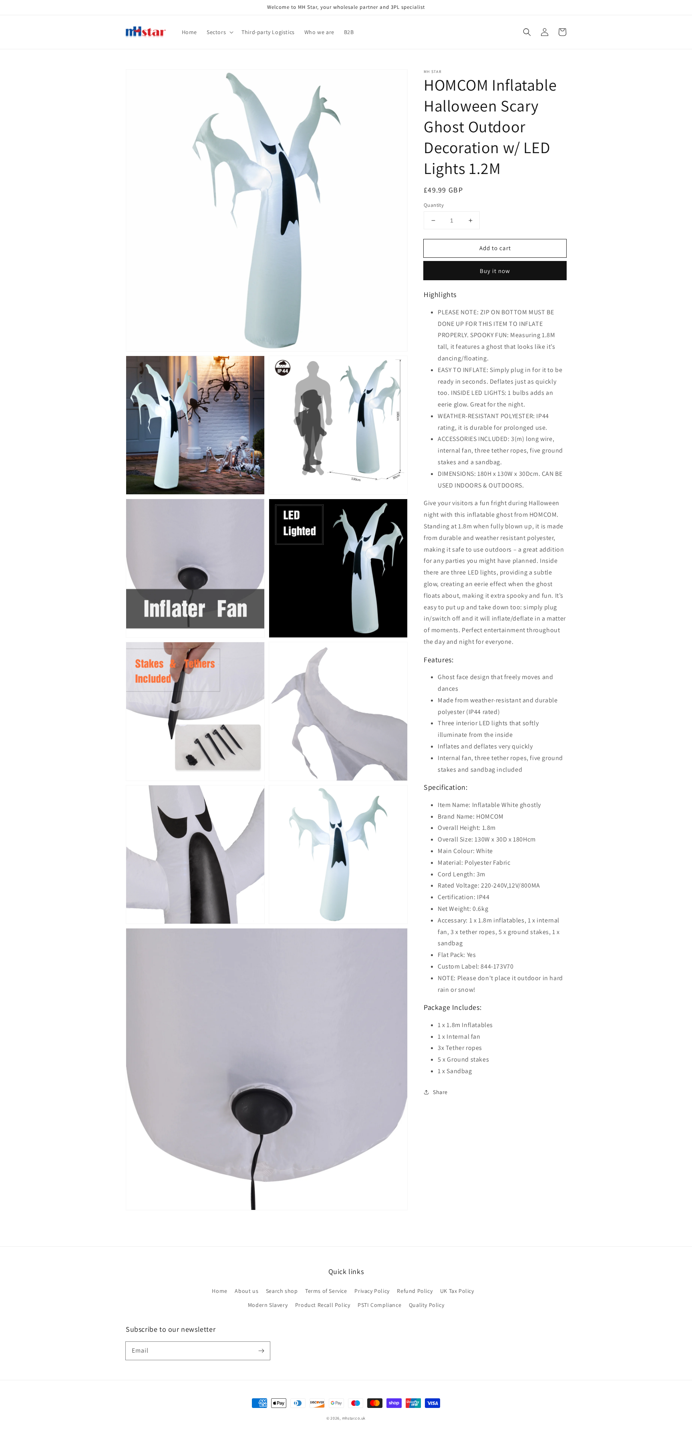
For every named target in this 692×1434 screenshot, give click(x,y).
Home (219, 1290)
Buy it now (495, 271)
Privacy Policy (371, 1290)
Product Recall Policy (322, 1305)
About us (246, 1290)
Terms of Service (326, 1290)
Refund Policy (414, 1290)
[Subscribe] (261, 1350)
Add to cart (495, 248)
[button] (527, 32)
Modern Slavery (268, 1305)
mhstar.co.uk (354, 1418)
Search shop (282, 1290)
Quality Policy (426, 1305)
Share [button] (440, 1092)
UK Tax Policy (457, 1290)
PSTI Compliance (379, 1305)
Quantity (434, 205)
